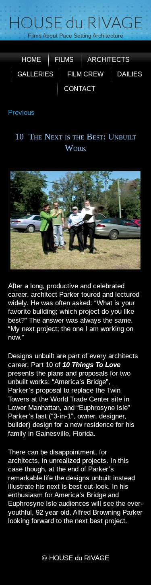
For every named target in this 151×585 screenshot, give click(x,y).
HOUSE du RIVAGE (75, 22)
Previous (21, 112)
